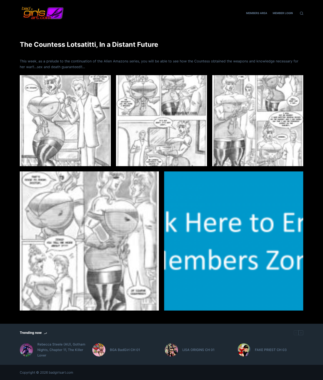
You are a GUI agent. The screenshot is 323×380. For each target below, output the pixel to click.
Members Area (256, 13)
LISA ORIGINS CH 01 (198, 350)
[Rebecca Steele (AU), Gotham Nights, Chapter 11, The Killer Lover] (26, 349)
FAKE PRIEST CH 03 (271, 350)
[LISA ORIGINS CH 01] (171, 349)
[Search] (301, 13)
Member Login (283, 13)
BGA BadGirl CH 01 (125, 350)
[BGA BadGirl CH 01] (98, 349)
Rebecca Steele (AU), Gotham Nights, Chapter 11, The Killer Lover (61, 349)
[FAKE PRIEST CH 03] (243, 349)
